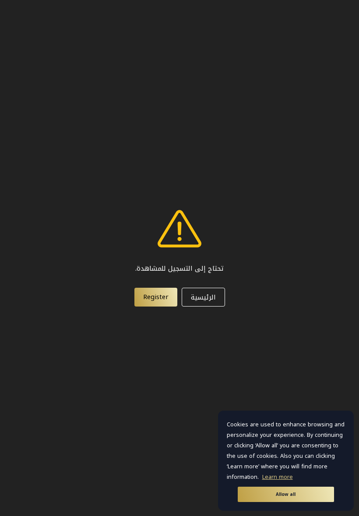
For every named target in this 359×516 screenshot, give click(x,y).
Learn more (277, 477)
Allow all (286, 494)
